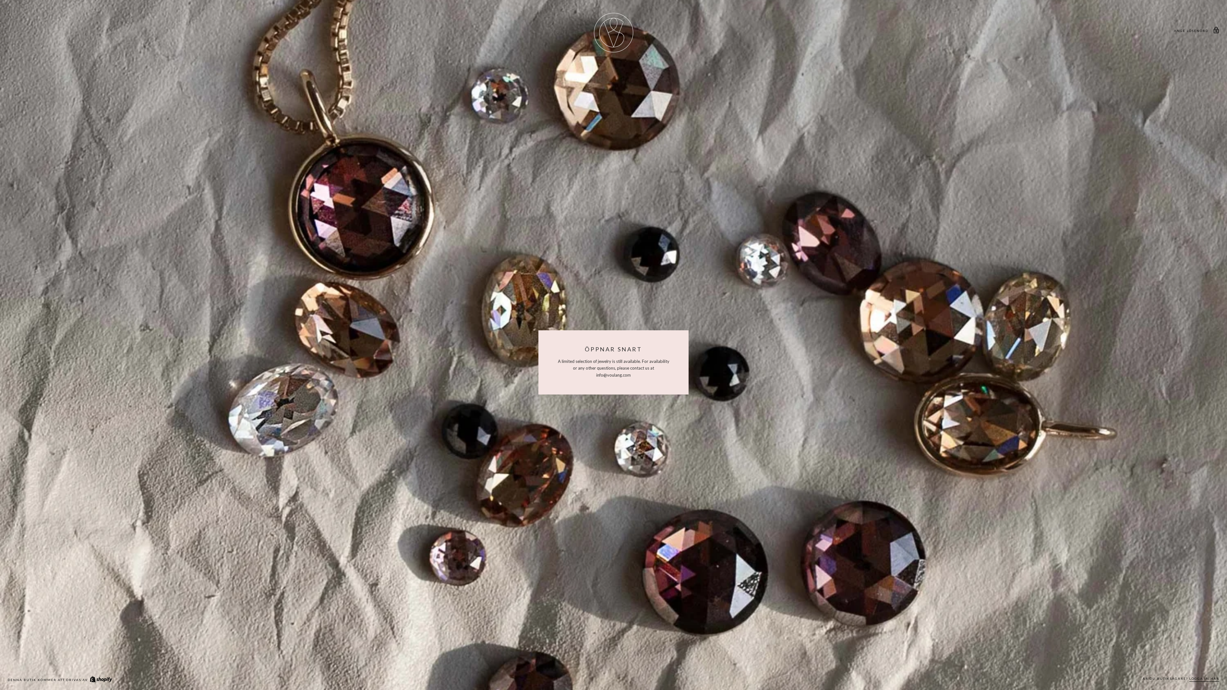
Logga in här (1204, 678)
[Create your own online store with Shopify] (100, 680)
